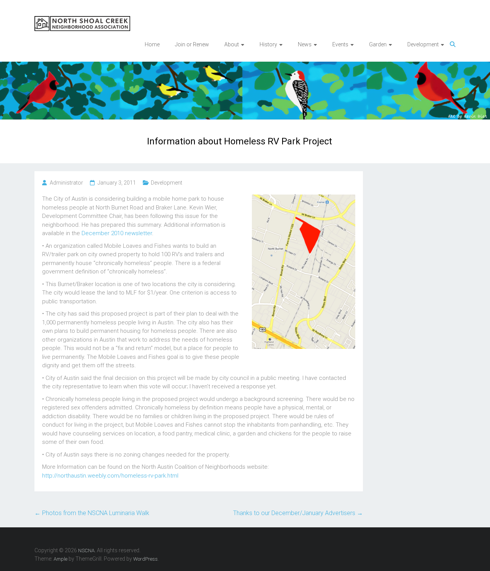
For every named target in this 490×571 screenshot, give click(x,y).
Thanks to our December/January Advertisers (298, 513)
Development (166, 183)
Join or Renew (192, 44)
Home (152, 44)
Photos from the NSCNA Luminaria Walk (91, 513)
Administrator (66, 183)
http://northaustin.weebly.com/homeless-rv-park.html (110, 475)
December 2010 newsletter (117, 233)
